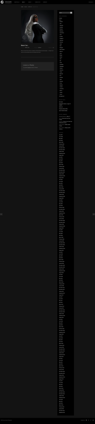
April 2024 (61, 162)
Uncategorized (61, 96)
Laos (60, 23)
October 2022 (61, 194)
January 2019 (61, 263)
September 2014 (62, 354)
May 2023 (61, 183)
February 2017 (61, 306)
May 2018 (61, 278)
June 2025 (61, 136)
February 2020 (61, 239)
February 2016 (61, 328)
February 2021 (61, 216)
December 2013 (62, 371)
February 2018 (61, 283)
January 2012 (61, 408)
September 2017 (62, 293)
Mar (26, 47)
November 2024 (62, 149)
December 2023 (62, 170)
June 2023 (61, 181)
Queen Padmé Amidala (63, 110)
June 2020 (61, 231)
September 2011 (62, 412)
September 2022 (62, 196)
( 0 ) (53, 47)
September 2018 (62, 270)
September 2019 (62, 248)
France (61, 94)
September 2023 (62, 175)
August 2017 (61, 295)
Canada (61, 86)
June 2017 (61, 298)
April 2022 (61, 205)
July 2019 (60, 252)
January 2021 (61, 218)
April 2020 (61, 235)
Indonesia (61, 40)
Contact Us (83, 420)
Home (22, 6)
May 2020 (61, 233)
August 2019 (61, 250)
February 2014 (61, 367)
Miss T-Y (68, 116)
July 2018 (60, 274)
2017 (28, 47)
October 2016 (61, 313)
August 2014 (61, 356)
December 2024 (62, 147)
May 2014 (61, 362)
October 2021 (61, 211)
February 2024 (61, 166)
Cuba (61, 53)
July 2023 (60, 179)
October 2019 (61, 246)
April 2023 (61, 185)
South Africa (62, 32)
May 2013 (61, 384)
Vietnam (61, 68)
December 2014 (62, 349)
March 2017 (61, 304)
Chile (61, 34)
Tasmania (61, 25)
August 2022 (61, 198)
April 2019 (61, 257)
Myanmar (61, 73)
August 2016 (61, 317)
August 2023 (61, 177)
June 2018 (61, 276)
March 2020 (61, 237)
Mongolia (61, 47)
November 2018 (62, 267)
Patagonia (61, 38)
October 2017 (61, 291)
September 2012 (62, 397)
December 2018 (62, 265)
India (60, 45)
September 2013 (62, 377)
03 (27, 47)
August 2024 (61, 155)
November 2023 (62, 172)
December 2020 (62, 220)
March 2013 (61, 388)
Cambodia (61, 64)
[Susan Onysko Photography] (6, 2)
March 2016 (61, 326)
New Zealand (62, 49)
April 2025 (61, 140)
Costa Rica (62, 88)
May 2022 (61, 203)
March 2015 (61, 343)
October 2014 (61, 352)
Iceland (61, 92)
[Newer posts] (93, 214)
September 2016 (62, 315)
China (61, 62)
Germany (61, 42)
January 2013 (61, 390)
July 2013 (60, 380)
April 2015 (61, 341)
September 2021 (62, 213)
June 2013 (61, 382)
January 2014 (61, 369)
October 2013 (61, 375)
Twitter (93, 420)
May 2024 (61, 160)
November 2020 (62, 222)
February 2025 (61, 144)
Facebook (88, 420)
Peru (60, 75)
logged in (29, 67)
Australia (61, 27)
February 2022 (61, 207)
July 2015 (60, 336)
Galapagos (62, 66)
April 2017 (61, 302)
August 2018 (61, 272)
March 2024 (61, 164)
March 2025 (61, 142)
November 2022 (62, 192)
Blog (26, 6)
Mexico (61, 90)
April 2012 (61, 403)
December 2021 (62, 209)
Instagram (86, 420)
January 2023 (61, 188)
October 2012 (61, 395)
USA (60, 58)
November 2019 (62, 244)
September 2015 (62, 332)
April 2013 (61, 386)
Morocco (61, 51)
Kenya (61, 83)
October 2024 (61, 151)
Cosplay (30, 6)
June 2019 (61, 254)
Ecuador (61, 36)
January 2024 (61, 168)
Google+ (91, 420)
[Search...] (71, 13)
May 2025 (61, 138)
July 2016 (60, 319)
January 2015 (61, 347)
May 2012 (61, 401)
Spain (61, 79)
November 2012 (62, 393)
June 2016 (61, 321)
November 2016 (62, 311)
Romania (61, 81)
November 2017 (62, 289)
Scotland (61, 77)
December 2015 (62, 330)
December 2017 (62, 287)
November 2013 (62, 373)
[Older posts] (1, 214)
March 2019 (61, 259)
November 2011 (62, 410)
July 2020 (60, 229)
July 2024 (60, 157)
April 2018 (61, 280)
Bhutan (61, 55)
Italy (60, 60)
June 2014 (61, 360)
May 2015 (61, 339)
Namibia (61, 21)
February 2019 (61, 261)
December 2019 (62, 242)
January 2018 (61, 285)
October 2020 (61, 224)
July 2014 (60, 358)
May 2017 (61, 300)
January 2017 (61, 308)
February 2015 (61, 345)
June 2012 (61, 399)
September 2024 (62, 153)
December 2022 (62, 190)
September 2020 (62, 226)
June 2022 (61, 201)
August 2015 (61, 334)
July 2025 (60, 134)
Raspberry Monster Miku (63, 108)
